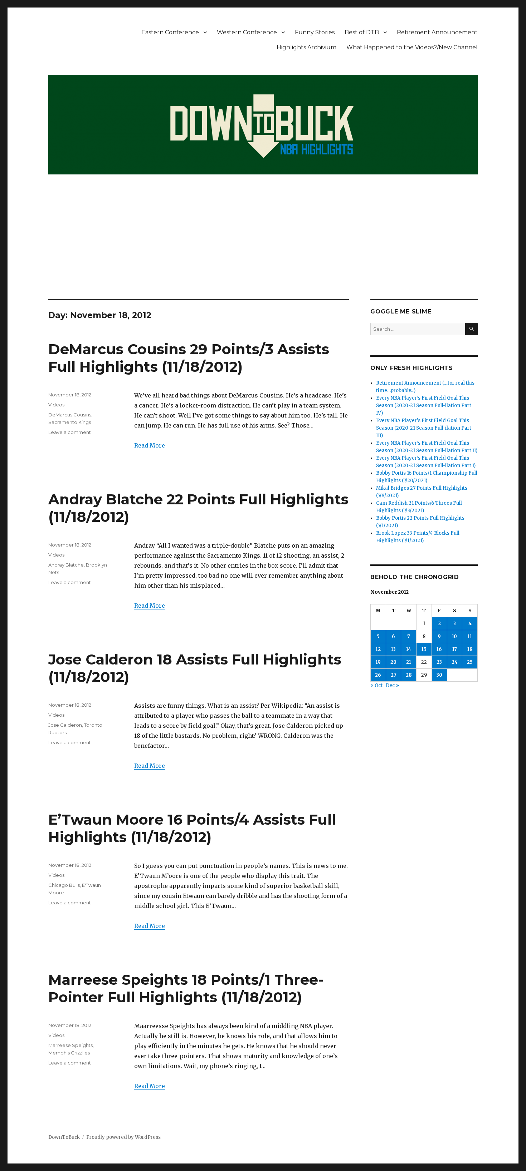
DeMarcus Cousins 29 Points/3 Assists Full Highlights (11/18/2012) (188, 357)
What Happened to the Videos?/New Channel (412, 47)
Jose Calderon (65, 725)
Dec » (392, 685)
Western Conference (247, 32)
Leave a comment (69, 432)
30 (439, 675)
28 (409, 675)
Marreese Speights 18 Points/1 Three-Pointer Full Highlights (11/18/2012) (185, 988)
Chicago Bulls (64, 885)
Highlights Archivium (306, 47)
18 (470, 649)
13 (393, 649)
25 (470, 662)
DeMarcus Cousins (69, 414)
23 (439, 662)
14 (408, 649)
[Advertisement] (263, 246)
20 (393, 662)
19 (378, 662)
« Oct (376, 685)
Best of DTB (362, 32)
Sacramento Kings (69, 422)
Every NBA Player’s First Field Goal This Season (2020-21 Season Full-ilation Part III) (423, 428)
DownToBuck (64, 1137)
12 (378, 649)
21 (408, 662)
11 (470, 636)
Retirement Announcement (437, 32)
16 (439, 649)
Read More (149, 445)
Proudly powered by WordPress (123, 1137)
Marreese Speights (70, 1045)
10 (454, 636)
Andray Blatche (66, 565)
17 (454, 649)
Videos (56, 404)
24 (455, 662)
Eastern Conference (170, 32)
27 (393, 675)
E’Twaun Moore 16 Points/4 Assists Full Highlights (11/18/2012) (192, 828)
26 (378, 675)
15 (424, 649)
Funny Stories (315, 32)
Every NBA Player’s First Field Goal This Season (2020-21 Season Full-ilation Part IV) (423, 405)
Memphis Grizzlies (69, 1053)
